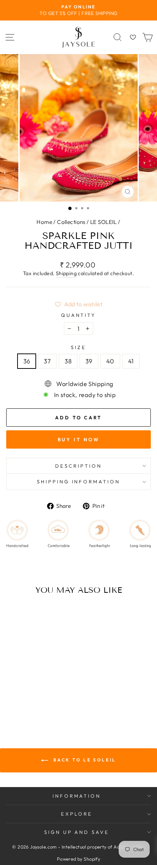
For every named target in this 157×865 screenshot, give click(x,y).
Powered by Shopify (78, 859)
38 (68, 361)
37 (47, 361)
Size (78, 347)
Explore (76, 814)
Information (77, 796)
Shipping (66, 273)
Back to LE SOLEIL (83, 760)
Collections (71, 221)
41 (131, 361)
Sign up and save (77, 832)
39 (88, 361)
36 (26, 361)
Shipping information (78, 481)
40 (110, 361)
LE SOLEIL (103, 221)
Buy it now (79, 439)
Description (78, 466)
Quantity (78, 315)
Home (44, 221)
